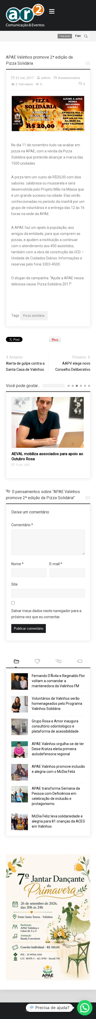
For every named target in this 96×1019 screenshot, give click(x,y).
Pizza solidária (34, 315)
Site (14, 584)
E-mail (55, 564)
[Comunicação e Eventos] (25, 15)
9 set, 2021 (22, 465)
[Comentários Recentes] (58, 662)
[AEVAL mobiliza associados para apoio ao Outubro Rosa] (48, 422)
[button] (84, 1007)
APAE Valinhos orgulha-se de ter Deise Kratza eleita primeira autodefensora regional (58, 749)
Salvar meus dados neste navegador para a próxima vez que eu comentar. (46, 614)
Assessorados (69, 78)
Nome (17, 564)
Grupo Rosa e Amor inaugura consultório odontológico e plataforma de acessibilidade (55, 726)
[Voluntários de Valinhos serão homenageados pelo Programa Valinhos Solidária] (19, 704)
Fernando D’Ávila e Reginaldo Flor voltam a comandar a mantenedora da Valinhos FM (58, 681)
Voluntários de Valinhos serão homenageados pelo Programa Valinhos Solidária (57, 703)
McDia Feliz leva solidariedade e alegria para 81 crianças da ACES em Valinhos (58, 821)
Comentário (22, 525)
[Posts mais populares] (37, 662)
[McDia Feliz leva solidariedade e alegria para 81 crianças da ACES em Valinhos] (19, 822)
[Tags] (79, 662)
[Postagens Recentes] (16, 662)
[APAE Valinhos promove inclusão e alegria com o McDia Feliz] (19, 772)
